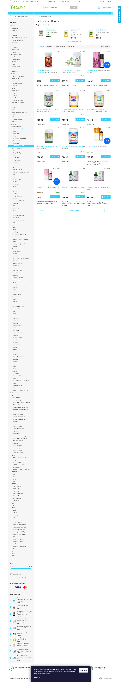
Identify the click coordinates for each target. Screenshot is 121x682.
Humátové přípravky (18, 414)
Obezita (14, 122)
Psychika (12, 74)
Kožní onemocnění (17, 170)
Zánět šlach (16, 321)
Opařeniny (15, 203)
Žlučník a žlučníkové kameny (20, 390)
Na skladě (17, 574)
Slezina (15, 369)
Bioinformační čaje (18, 541)
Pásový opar (16, 208)
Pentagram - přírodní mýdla (20, 438)
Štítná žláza (16, 374)
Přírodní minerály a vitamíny (20, 419)
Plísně (14, 210)
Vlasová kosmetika (18, 441)
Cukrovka (15, 335)
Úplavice (15, 378)
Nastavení (37, 678)
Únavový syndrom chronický (19, 112)
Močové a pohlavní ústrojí (19, 234)
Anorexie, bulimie (16, 78)
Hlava (13, 155)
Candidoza (15, 28)
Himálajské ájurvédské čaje (20, 525)
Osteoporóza (16, 50)
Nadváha (12, 117)
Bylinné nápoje (17, 489)
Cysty (13, 33)
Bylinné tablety (17, 486)
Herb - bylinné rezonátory (19, 462)
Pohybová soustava (17, 297)
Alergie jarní (16, 134)
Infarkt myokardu (17, 263)
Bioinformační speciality (19, 544)
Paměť (14, 98)
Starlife (14, 551)
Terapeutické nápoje (18, 429)
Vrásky (14, 230)
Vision (13, 553)
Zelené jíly (15, 515)
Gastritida (15, 340)
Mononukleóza (17, 350)
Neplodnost (15, 47)
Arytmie (15, 254)
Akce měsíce (16, 398)
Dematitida (16, 184)
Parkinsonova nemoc (17, 100)
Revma (14, 316)
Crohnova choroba (18, 333)
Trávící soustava (16, 326)
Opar (14, 206)
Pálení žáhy (16, 359)
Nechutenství (16, 354)
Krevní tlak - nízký (17, 270)
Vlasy (14, 167)
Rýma (13, 69)
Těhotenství (15, 52)
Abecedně (71, 47)
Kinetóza (15, 347)
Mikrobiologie (16, 467)
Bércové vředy (17, 179)
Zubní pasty (16, 443)
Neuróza (14, 95)
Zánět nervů (16, 318)
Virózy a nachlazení (15, 54)
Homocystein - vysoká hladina (21, 258)
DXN (13, 503)
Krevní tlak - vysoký (18, 273)
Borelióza (15, 292)
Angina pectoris (17, 251)
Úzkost (14, 114)
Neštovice (15, 198)
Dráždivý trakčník (17, 338)
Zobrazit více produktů (72, 41)
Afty (14, 177)
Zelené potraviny (17, 426)
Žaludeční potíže (17, 386)
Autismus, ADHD (16, 81)
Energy (14, 395)
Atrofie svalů (16, 304)
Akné (14, 174)
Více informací (45, 673)
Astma (14, 150)
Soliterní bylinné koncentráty (20, 407)
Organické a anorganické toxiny (21, 469)
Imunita (14, 136)
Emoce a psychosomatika (19, 457)
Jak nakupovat (51, 1)
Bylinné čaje (16, 431)
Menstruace (15, 45)
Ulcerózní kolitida (17, 376)
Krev (14, 268)
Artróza (15, 302)
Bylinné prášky (17, 491)
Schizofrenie (15, 105)
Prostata (15, 246)
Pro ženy (12, 26)
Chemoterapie (16, 141)
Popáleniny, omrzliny (18, 215)
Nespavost (15, 93)
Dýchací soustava (17, 148)
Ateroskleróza (16, 256)
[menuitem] (12, 13)
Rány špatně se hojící (18, 220)
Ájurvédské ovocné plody (19, 534)
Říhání (14, 366)
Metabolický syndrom (18, 119)
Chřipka (14, 62)
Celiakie (15, 328)
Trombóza (15, 285)
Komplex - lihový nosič (19, 465)
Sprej (14, 479)
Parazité (15, 362)
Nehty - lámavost (17, 196)
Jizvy (14, 189)
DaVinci (14, 505)
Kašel (13, 64)
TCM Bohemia (16, 472)
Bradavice (15, 182)
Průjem (14, 364)
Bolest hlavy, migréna (18, 83)
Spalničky (15, 225)
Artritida (15, 299)
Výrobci (12, 393)
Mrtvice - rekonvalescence (20, 280)
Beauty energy (17, 448)
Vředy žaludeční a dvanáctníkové (21, 381)
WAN (14, 481)
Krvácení (15, 191)
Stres (13, 110)
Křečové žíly (16, 266)
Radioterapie (16, 143)
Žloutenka (15, 388)
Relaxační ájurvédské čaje (20, 529)
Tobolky (15, 513)
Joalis (13, 455)
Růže (14, 222)
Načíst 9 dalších (74, 210)
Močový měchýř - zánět (19, 244)
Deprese (14, 86)
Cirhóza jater (16, 330)
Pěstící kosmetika (17, 445)
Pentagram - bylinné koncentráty (21, 400)
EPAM (13, 508)
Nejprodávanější (60, 47)
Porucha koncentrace (18, 102)
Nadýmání (15, 352)
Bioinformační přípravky (19, 539)
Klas (13, 549)
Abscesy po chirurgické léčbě (21, 172)
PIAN (14, 474)
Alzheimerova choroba (18, 76)
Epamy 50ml (16, 510)
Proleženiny (16, 218)
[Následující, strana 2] (106, 210)
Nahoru (41, 210)
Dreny (14, 460)
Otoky (14, 282)
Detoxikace (13, 124)
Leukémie (15, 275)
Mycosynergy (16, 405)
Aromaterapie (16, 433)
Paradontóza (16, 162)
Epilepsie (14, 88)
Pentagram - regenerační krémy (21, 402)
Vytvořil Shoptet (107, 678)
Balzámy (15, 520)
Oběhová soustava (17, 249)
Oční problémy (17, 160)
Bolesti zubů (16, 158)
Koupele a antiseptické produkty (21, 436)
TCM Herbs (15, 484)
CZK (101, 1)
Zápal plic (14, 71)
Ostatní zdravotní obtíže (17, 129)
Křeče (14, 314)
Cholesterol (16, 261)
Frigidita (14, 35)
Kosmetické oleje (17, 450)
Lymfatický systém (18, 278)
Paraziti (14, 290)
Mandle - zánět (16, 66)
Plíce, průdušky (17, 153)
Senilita (14, 107)
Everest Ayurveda (17, 522)
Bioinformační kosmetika (19, 546)
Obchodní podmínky (64, 1)
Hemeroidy (16, 342)
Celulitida (14, 31)
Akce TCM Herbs (17, 496)
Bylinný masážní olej (18, 493)
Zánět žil (15, 287)
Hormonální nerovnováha (19, 40)
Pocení (14, 213)
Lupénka (15, 194)
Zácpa (14, 383)
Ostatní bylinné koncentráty (20, 410)
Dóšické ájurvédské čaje (19, 527)
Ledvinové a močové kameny (20, 239)
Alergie (14, 131)
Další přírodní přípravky (19, 417)
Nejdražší (49, 47)
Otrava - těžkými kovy (18, 357)
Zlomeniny (15, 323)
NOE (13, 556)
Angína (14, 57)
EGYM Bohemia (16, 501)
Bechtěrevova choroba (19, 306)
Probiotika (15, 422)
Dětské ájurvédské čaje (19, 532)
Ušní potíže (16, 165)
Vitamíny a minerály (15, 126)
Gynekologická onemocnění (19, 38)
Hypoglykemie (16, 345)
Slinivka (15, 371)
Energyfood (16, 424)
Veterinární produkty (18, 453)
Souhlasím (83, 670)
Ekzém (14, 186)
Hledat (74, 7)
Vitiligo (14, 227)
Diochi (13, 537)
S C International (16, 498)
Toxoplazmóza (17, 294)
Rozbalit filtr (20, 577)
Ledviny (15, 242)
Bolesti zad (16, 309)
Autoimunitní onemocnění (19, 138)
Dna (14, 311)
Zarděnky (15, 232)
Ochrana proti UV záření (19, 201)
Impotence (16, 237)
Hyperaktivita (15, 90)
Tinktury (15, 517)
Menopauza (15, 43)
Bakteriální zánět (16, 59)
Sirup (14, 477)
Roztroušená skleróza (19, 146)
